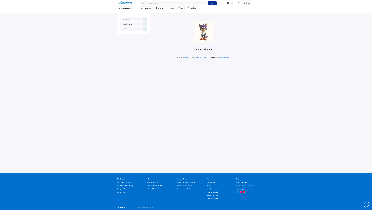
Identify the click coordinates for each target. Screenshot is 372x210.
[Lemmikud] (238, 3)
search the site (201, 57)
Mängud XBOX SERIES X (154, 186)
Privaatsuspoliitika (212, 192)
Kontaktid (193, 8)
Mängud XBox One (152, 182)
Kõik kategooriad (127, 8)
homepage (225, 57)
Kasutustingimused (212, 198)
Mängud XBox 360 (152, 189)
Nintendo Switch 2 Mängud (185, 189)
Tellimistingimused (212, 195)
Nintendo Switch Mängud (184, 186)
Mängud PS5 (121, 189)
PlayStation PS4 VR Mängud (125, 186)
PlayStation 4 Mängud (124, 182)
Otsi (212, 3)
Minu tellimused (127, 24)
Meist (208, 186)
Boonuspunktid (211, 182)
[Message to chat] (367, 205)
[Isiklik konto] (228, 3)
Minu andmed (126, 19)
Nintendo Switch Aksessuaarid (186, 182)
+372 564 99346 (242, 182)
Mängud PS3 (121, 192)
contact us (187, 57)
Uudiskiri (124, 29)
